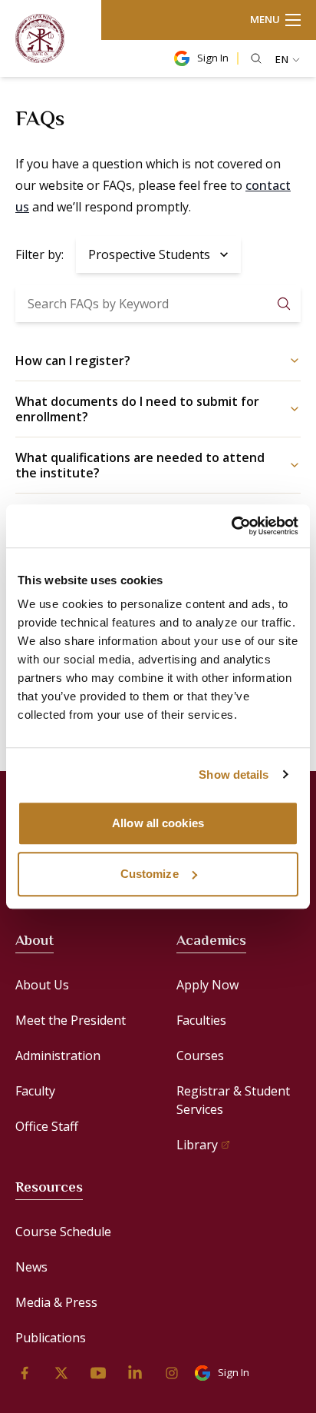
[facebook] (24, 1373)
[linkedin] (135, 1373)
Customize (149, 873)
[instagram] (171, 1373)
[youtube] (98, 1373)
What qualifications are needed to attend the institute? (140, 465)
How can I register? (72, 360)
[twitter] (61, 1373)
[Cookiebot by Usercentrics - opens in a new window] (231, 526)
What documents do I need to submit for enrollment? (137, 409)
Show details (233, 774)
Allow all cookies (158, 823)
